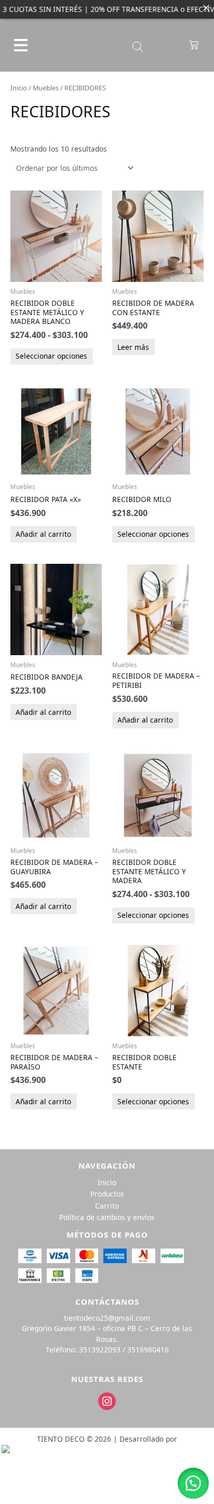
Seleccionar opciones (51, 356)
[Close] (206, 8)
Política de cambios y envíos (107, 1217)
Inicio (18, 88)
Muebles (46, 88)
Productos (107, 1194)
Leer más (133, 347)
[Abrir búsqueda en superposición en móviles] (137, 46)
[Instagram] (107, 1400)
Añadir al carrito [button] (43, 534)
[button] (193, 1483)
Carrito (107, 1206)
